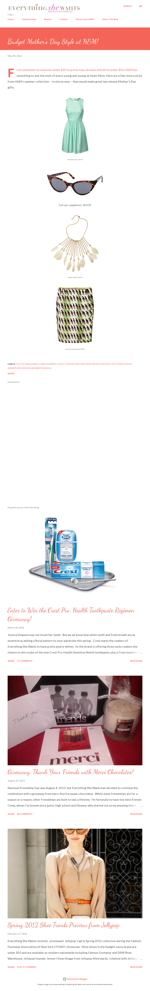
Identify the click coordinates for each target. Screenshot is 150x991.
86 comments (24, 814)
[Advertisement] (75, 480)
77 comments (24, 661)
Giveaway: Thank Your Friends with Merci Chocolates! (70, 772)
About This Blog (110, 19)
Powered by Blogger (76, 979)
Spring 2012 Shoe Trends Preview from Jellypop (63, 925)
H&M (128, 69)
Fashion (63, 19)
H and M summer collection (54, 364)
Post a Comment (26, 967)
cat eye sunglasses (27, 364)
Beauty (47, 19)
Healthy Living (29, 19)
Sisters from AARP (85, 19)
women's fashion (41, 368)
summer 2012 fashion (19, 368)
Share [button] (11, 373)
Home (10, 19)
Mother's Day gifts (106, 364)
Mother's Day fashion (83, 364)
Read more (136, 661)
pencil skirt (125, 364)
